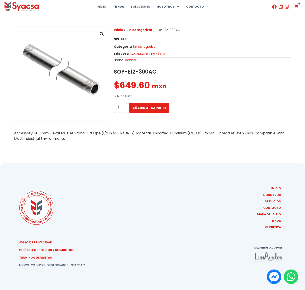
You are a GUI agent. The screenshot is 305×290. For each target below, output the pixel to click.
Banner (130, 60)
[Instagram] (287, 7)
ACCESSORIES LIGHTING (147, 53)
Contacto (195, 6)
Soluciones (140, 6)
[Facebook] (274, 7)
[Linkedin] (281, 7)
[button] (102, 34)
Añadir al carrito (149, 108)
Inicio (101, 6)
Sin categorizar (139, 30)
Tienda (118, 6)
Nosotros (165, 6)
